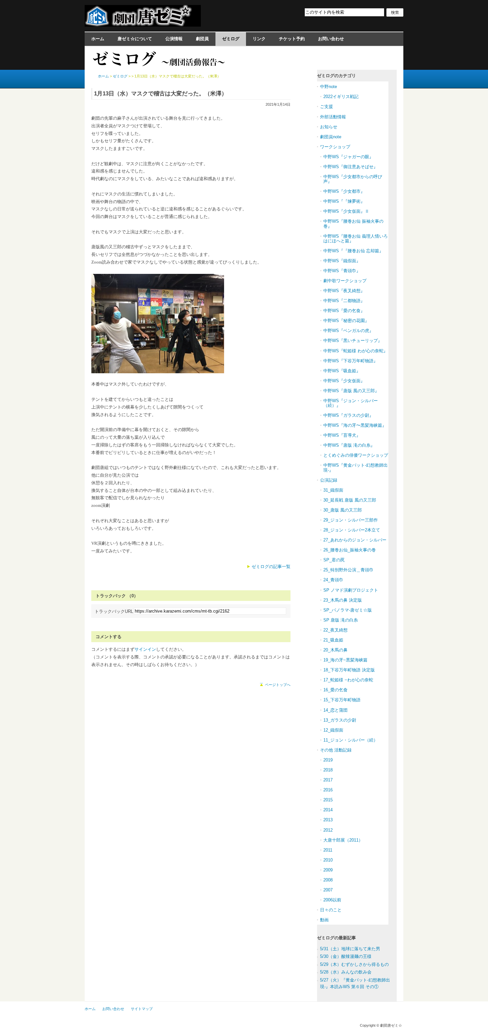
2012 (328, 830)
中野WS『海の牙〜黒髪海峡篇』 (354, 425)
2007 (328, 889)
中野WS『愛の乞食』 (344, 310)
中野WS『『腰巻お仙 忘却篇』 (353, 250)
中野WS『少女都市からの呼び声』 (352, 179)
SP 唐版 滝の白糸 (340, 620)
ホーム (97, 38)
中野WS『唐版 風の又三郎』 (351, 390)
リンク (259, 38)
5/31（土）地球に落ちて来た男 (350, 948)
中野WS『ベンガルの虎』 (348, 330)
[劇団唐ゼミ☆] (143, 24)
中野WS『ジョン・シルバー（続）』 (350, 403)
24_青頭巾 (333, 579)
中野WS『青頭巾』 (342, 270)
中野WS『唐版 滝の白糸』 (349, 445)
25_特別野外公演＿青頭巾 (348, 569)
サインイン (145, 649)
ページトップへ (277, 685)
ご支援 (326, 106)
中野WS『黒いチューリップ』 (352, 340)
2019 (328, 759)
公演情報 (174, 38)
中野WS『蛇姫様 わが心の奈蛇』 (355, 350)
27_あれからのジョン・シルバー (354, 539)
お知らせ (328, 126)
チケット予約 (292, 38)
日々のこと (331, 909)
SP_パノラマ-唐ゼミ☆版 (347, 610)
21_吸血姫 (333, 639)
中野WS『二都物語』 (344, 300)
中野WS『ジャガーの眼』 (348, 156)
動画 (324, 919)
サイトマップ (142, 1009)
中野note (328, 86)
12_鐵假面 (333, 730)
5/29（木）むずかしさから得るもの (354, 964)
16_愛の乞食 (335, 689)
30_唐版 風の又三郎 (342, 510)
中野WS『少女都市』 (344, 191)
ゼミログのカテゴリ (336, 75)
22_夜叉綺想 (335, 630)
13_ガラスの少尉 (339, 720)
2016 (328, 789)
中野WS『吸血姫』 (342, 370)
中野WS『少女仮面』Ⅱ (346, 211)
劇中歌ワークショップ (344, 280)
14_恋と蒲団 (335, 710)
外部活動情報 (333, 116)
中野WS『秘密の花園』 (346, 320)
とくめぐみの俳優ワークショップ (355, 455)
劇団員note (330, 136)
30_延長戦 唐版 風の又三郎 (349, 500)
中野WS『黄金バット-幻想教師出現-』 (355, 467)
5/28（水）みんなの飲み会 (345, 972)
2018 (328, 769)
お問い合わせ (331, 38)
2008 (328, 879)
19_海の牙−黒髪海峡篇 (345, 659)
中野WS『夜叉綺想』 (344, 290)
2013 (328, 819)
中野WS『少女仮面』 (344, 380)
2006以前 (332, 899)
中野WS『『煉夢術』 (344, 201)
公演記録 (328, 480)
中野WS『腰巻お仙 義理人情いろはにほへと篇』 (355, 238)
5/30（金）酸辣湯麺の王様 (345, 956)
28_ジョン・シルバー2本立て (351, 529)
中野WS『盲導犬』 (342, 435)
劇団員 (202, 38)
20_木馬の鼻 (335, 649)
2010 (328, 860)
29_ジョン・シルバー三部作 (350, 520)
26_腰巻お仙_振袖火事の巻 (349, 549)
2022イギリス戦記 (341, 96)
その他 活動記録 (336, 750)
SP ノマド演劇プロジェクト (350, 590)
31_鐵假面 (333, 490)
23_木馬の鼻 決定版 (342, 600)
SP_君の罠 (334, 559)
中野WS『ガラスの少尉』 (348, 415)
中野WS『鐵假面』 (342, 260)
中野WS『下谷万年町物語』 (350, 360)
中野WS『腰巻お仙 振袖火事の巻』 (353, 223)
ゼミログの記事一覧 (271, 566)
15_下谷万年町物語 (342, 699)
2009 (328, 869)
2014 (328, 809)
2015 (328, 799)
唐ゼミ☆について (135, 38)
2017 (328, 779)
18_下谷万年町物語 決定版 (349, 669)
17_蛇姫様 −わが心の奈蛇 (348, 679)
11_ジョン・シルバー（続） (350, 740)
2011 (327, 850)
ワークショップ (335, 146)
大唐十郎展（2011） (343, 840)
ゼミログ (230, 38)
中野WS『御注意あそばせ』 (350, 166)
